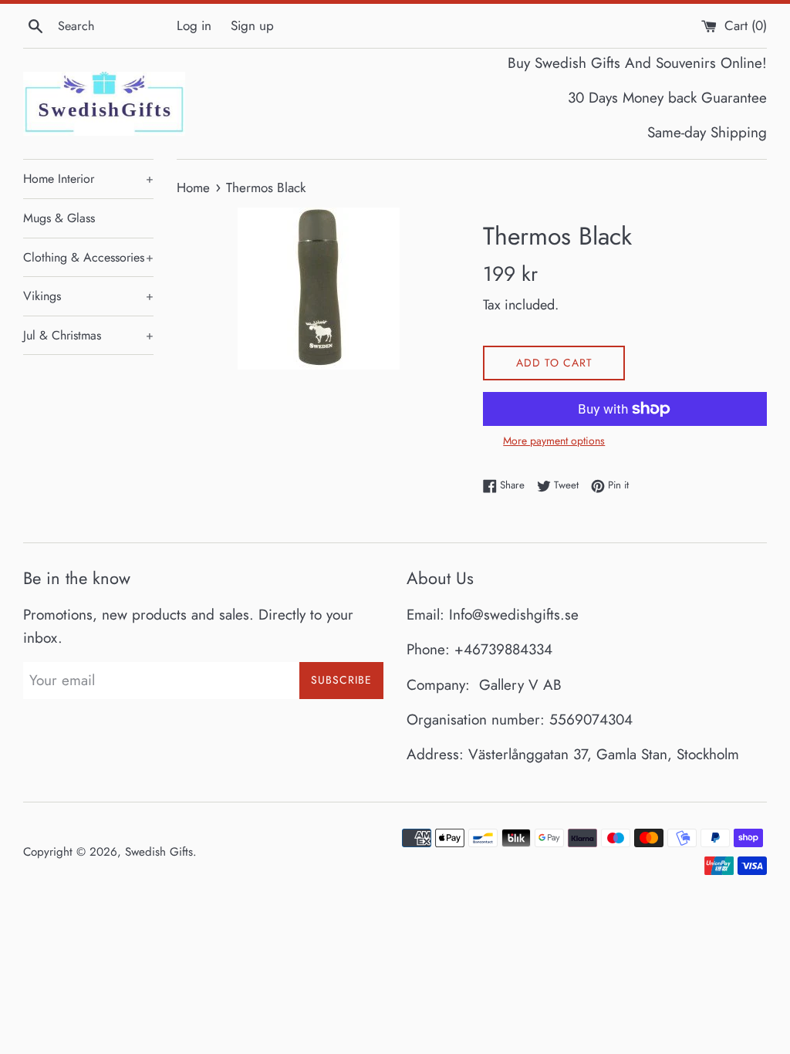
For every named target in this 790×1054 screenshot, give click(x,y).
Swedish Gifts (159, 851)
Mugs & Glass (59, 218)
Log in (194, 25)
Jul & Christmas (88, 335)
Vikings (88, 296)
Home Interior (88, 178)
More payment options (554, 440)
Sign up (252, 25)
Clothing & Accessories (88, 257)
